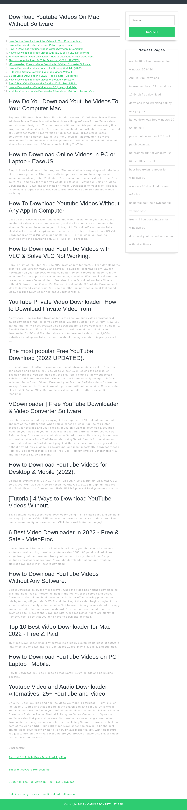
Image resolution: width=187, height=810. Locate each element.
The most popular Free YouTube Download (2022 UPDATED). (44, 60)
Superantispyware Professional (29, 769)
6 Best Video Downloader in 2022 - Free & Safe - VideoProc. (43, 75)
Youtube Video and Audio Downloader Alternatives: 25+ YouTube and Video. (52, 91)
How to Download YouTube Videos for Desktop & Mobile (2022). (45, 68)
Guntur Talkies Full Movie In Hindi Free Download (42, 781)
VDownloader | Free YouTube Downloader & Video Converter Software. (50, 64)
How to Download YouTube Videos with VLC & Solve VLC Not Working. (49, 52)
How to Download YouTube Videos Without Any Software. (42, 79)
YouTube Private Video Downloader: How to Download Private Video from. (51, 56)
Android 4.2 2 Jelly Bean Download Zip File (37, 757)
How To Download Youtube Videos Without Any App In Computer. (46, 48)
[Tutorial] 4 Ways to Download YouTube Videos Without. (41, 71)
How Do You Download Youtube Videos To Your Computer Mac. (45, 41)
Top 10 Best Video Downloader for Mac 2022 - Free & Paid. (43, 83)
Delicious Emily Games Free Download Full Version (43, 794)
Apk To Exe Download (144, 77)
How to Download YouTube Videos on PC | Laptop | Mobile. (43, 87)
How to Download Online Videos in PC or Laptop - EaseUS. (43, 45)
